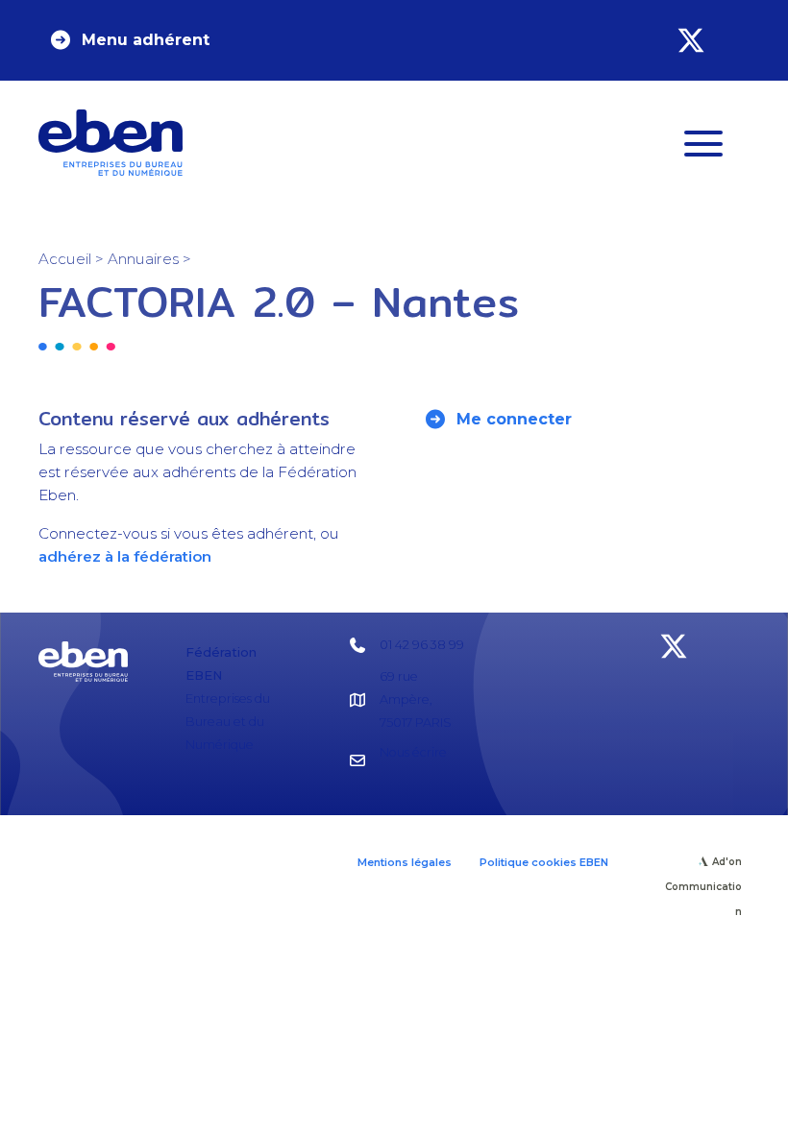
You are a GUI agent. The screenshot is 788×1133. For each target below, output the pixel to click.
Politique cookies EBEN (544, 862)
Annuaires (143, 259)
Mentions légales (404, 862)
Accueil (64, 259)
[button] (128, 40)
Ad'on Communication (703, 887)
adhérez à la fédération (124, 556)
